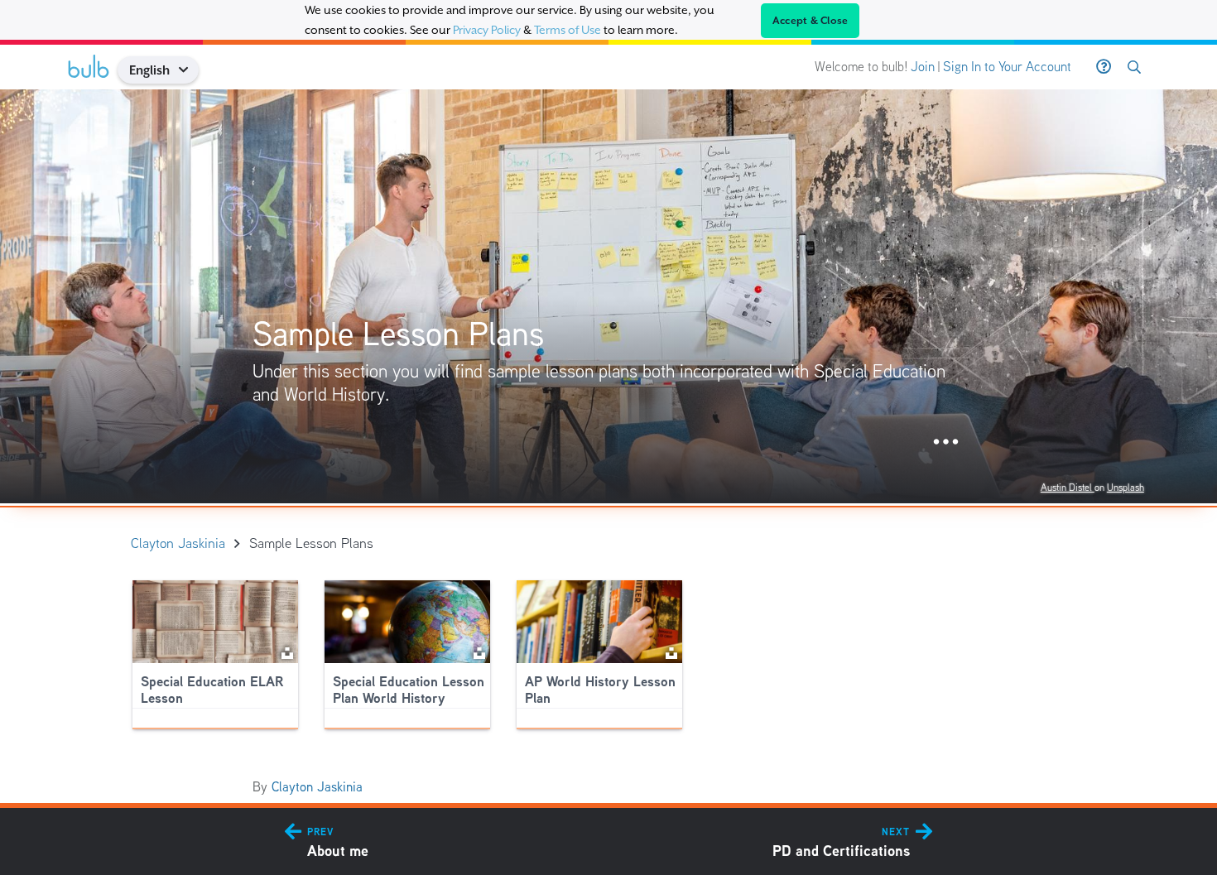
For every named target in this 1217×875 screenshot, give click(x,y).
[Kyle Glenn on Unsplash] (479, 651)
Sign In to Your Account (1007, 66)
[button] (189, 70)
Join (923, 66)
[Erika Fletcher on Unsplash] (671, 651)
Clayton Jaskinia (317, 786)
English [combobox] (149, 70)
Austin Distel (1067, 487)
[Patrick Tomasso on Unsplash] (287, 651)
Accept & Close (810, 20)
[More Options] (945, 442)
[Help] (1103, 67)
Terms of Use (567, 29)
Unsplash (1125, 487)
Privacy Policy (487, 29)
